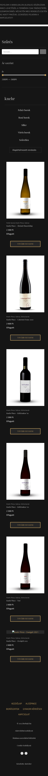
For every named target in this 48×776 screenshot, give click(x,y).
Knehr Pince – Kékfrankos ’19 (17, 413)
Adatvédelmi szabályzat (24, 731)
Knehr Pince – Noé (13, 600)
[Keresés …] (20, 51)
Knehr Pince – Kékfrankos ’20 (17, 507)
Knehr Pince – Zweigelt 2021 (17, 641)
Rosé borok (24, 117)
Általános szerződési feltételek (24, 738)
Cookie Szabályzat (24, 745)
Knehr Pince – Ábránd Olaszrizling (19, 226)
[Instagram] (26, 753)
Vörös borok (24, 132)
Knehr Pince (20, 223)
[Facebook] (22, 753)
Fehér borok (24, 110)
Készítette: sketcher (24, 764)
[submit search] (43, 51)
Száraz (27, 223)
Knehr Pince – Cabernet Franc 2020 (19, 319)
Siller (24, 125)
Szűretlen (24, 139)
